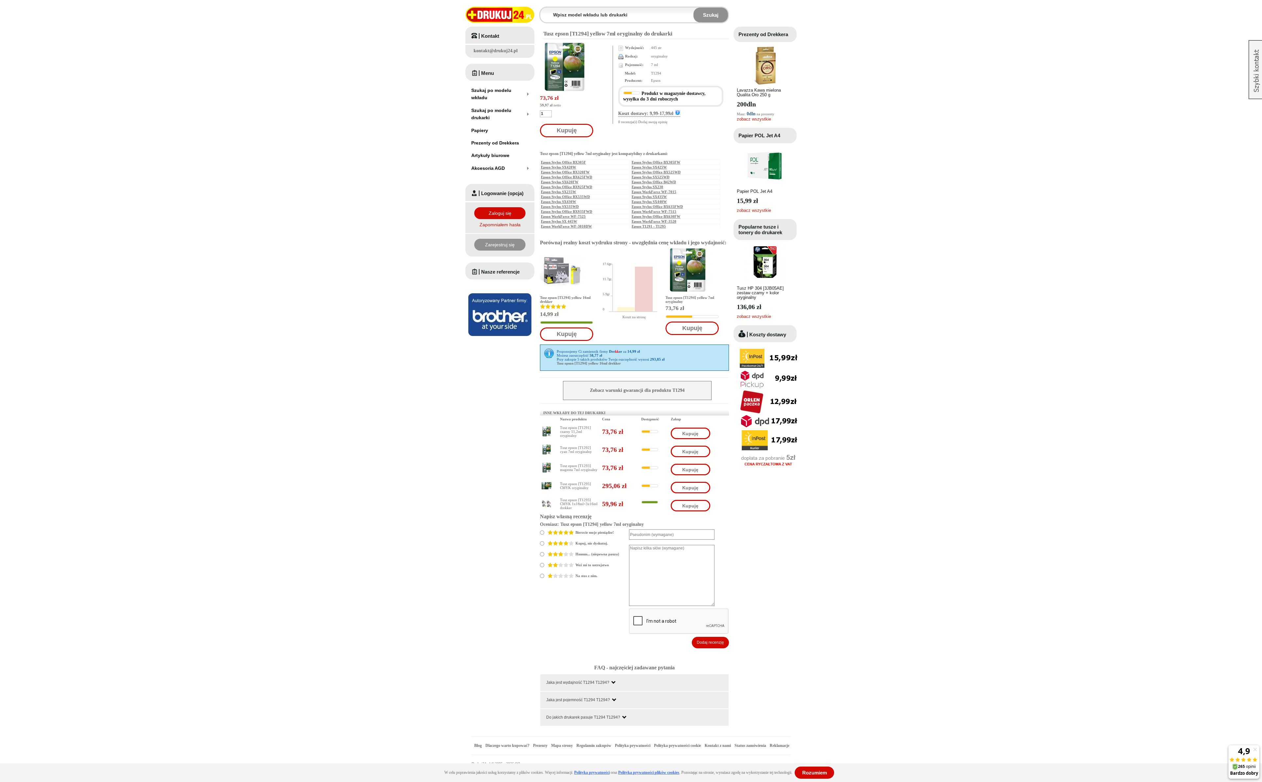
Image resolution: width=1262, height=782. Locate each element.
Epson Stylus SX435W (649, 197)
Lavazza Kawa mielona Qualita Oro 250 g (759, 92)
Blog (478, 745)
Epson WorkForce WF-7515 (654, 211)
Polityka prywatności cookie (677, 745)
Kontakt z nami (718, 745)
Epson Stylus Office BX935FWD (566, 211)
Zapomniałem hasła (500, 224)
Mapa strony (562, 745)
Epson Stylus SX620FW (559, 182)
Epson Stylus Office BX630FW (656, 216)
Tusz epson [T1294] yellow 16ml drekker (589, 363)
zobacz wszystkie (754, 119)
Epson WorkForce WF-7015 (654, 192)
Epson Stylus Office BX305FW (656, 162)
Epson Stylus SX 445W (559, 221)
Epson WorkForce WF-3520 (654, 221)
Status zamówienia (751, 745)
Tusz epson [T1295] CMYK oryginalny (575, 486)
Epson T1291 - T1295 (649, 226)
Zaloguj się (500, 213)
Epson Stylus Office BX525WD (656, 172)
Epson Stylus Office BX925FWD (566, 187)
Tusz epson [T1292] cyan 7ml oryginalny (576, 450)
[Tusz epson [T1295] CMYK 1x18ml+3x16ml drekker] (546, 501)
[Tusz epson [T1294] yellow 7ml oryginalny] (688, 270)
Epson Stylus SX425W (649, 167)
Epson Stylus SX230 (647, 187)
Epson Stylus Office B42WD (654, 182)
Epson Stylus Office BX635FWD (657, 207)
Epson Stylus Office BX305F (563, 162)
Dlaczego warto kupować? (507, 745)
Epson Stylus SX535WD (560, 207)
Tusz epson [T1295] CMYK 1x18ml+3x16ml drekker (578, 504)
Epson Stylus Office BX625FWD (566, 177)
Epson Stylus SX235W (558, 192)
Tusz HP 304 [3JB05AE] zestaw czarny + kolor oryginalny (760, 293)
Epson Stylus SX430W (558, 202)
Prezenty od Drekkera (763, 34)
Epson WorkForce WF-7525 (563, 216)
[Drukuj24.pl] (499, 15)
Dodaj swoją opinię (652, 122)
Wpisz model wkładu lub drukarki (544, 11)
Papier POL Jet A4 (759, 135)
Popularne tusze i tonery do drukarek (760, 229)
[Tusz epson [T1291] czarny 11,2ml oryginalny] (546, 429)
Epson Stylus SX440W (649, 202)
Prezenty (540, 745)
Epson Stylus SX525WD (650, 177)
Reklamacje (779, 745)
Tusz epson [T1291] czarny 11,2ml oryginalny (575, 431)
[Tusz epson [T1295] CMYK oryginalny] (546, 483)
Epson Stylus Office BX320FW (565, 172)
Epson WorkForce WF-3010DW (566, 226)
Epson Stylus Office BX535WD (565, 197)
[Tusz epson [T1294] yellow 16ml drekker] (562, 270)
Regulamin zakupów (593, 745)
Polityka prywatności (632, 745)
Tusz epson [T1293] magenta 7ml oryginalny (578, 468)
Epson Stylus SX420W (558, 167)
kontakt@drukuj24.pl (496, 50)
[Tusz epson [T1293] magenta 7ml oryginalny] (546, 465)
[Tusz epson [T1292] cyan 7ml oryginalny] (546, 447)
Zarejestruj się (500, 244)
